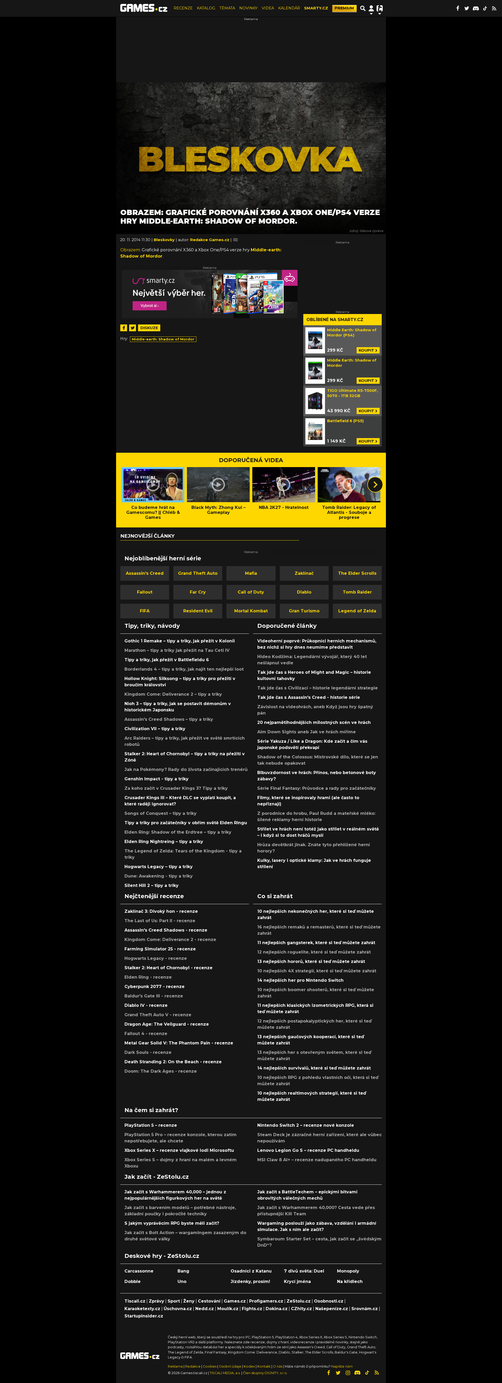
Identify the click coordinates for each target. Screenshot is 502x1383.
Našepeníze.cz (331, 1308)
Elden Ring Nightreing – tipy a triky (163, 841)
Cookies (209, 1366)
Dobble (132, 1281)
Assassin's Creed (145, 573)
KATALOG (206, 8)
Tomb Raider (357, 592)
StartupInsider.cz (143, 1316)
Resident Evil (198, 610)
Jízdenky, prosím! (250, 1281)
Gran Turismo (304, 610)
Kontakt (264, 1366)
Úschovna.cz (178, 1308)
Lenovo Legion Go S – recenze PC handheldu (308, 1150)
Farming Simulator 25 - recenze (160, 948)
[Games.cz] (143, 8)
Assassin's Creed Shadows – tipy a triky (168, 719)
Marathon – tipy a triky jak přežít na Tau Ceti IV (177, 650)
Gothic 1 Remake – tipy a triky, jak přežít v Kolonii (179, 640)
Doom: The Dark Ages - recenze (160, 1071)
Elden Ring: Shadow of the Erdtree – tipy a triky (177, 832)
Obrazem (130, 249)
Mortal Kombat (251, 610)
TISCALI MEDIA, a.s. (225, 1373)
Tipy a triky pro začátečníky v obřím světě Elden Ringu (185, 822)
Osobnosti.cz (328, 1301)
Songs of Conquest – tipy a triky (160, 813)
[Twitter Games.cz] (467, 8)
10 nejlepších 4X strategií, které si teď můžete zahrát (316, 970)
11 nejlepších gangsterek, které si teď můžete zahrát (316, 942)
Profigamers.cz (266, 1301)
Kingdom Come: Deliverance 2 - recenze (170, 939)
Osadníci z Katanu (251, 1271)
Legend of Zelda (357, 610)
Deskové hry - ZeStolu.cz (161, 1255)
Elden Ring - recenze (148, 977)
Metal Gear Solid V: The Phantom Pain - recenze (178, 1043)
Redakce (193, 1366)
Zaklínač (304, 573)
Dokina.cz (277, 1308)
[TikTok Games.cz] (485, 8)
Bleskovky (165, 239)
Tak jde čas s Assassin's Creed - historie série (308, 697)
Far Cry (198, 592)
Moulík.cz (227, 1308)
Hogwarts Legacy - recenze (155, 958)
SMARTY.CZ (316, 8)
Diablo (304, 592)
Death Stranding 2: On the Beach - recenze (173, 1061)
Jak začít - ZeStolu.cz (156, 1176)
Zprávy (156, 1301)
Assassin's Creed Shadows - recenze (165, 930)
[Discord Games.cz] (476, 8)
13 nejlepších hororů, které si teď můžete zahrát (311, 961)
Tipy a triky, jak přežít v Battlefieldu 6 (166, 659)
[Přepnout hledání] (363, 8)
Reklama (175, 1366)
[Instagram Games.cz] (348, 1373)
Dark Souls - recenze (148, 1052)
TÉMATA (227, 8)
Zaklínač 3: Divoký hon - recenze (161, 911)
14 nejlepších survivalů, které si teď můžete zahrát (314, 1068)
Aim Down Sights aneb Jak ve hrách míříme (306, 731)
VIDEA (268, 8)
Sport (174, 1301)
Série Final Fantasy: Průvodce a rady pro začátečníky (316, 788)
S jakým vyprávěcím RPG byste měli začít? (171, 1223)
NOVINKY (248, 8)
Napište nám (342, 1366)
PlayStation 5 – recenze (150, 1125)
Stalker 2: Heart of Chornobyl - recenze (168, 967)
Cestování (209, 1301)
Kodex (250, 1366)
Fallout (144, 592)
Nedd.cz (204, 1308)
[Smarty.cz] (209, 294)
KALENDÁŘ (289, 8)
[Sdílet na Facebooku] (123, 327)
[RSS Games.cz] (494, 8)
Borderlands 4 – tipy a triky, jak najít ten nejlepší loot (184, 669)
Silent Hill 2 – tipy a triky (151, 885)
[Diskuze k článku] (235, 239)
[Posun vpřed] (375, 484)
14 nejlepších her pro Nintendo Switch (300, 980)
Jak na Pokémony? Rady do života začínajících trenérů (186, 769)
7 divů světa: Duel (304, 1271)
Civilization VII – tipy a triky (154, 728)
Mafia (251, 573)
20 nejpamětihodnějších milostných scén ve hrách (314, 722)
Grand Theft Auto (198, 573)
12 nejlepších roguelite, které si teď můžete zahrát (314, 952)
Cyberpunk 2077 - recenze (154, 986)
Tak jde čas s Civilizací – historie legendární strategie (317, 687)
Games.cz (235, 1301)
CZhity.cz (301, 1308)
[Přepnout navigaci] (371, 8)
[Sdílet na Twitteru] (132, 327)
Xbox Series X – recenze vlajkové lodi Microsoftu (179, 1150)
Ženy (189, 1301)
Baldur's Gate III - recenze (153, 995)
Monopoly (348, 1271)
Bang (183, 1271)
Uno (182, 1281)
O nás (278, 1366)
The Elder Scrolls (357, 573)
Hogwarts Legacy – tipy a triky (158, 866)
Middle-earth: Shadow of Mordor (163, 339)
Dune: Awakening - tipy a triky (158, 876)
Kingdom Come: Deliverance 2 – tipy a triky (173, 694)
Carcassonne (138, 1271)
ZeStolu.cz (299, 1301)
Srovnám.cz (364, 1308)
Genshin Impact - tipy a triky (156, 778)
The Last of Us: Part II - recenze (159, 920)
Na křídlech (350, 1281)
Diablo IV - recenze (146, 1005)
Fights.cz (252, 1308)
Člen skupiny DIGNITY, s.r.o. (265, 1373)
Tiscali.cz (134, 1301)
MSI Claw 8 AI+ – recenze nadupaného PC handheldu (316, 1159)
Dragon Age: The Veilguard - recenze (166, 1024)
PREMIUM (344, 8)
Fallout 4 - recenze (145, 1033)
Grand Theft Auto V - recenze (157, 1014)
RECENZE (183, 8)
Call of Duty (251, 592)
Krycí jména (297, 1281)
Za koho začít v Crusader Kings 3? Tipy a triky (176, 788)
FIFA (145, 610)
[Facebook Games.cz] (457, 8)
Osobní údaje (230, 1366)
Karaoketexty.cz (142, 1308)
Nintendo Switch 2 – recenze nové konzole (305, 1125)
